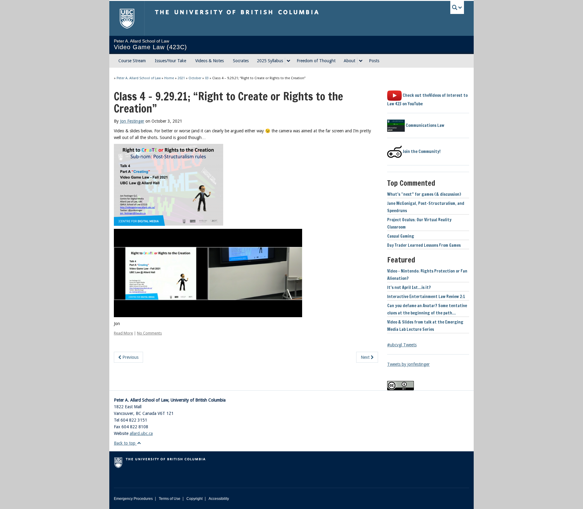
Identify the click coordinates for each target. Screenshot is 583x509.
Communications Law (424, 125)
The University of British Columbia (126, 18)
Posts (374, 60)
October (195, 78)
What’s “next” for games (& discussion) (424, 194)
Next (366, 357)
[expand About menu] (360, 61)
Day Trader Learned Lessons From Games (424, 245)
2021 (181, 78)
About (349, 60)
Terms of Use (169, 499)
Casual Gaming (400, 236)
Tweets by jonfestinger (408, 364)
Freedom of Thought (316, 60)
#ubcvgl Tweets (402, 344)
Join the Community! (421, 151)
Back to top (125, 443)
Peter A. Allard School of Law (139, 78)
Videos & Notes (209, 60)
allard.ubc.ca (141, 433)
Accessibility (219, 499)
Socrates (241, 60)
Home (169, 78)
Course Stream (132, 60)
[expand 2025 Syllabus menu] (288, 61)
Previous (129, 357)
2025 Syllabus (270, 60)
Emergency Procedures (133, 499)
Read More (123, 333)
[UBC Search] (457, 7)
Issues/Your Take (170, 60)
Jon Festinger (132, 121)
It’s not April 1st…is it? (409, 287)
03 (207, 78)
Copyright (194, 499)
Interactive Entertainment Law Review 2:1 (426, 297)
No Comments (149, 333)
